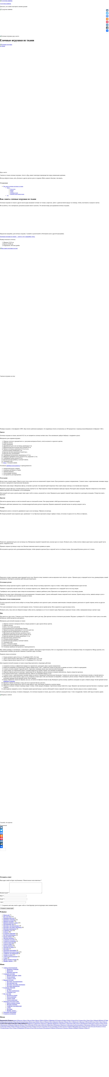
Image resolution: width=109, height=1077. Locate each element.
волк (48, 1020)
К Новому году (7, 930)
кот (71, 1022)
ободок (98, 1023)
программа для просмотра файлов (76, 1025)
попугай (45, 1025)
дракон (81, 1020)
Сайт (1, 902)
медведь (31, 1023)
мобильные (38, 1023)
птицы (95, 1025)
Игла (4, 462)
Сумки (5, 958)
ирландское (33, 1022)
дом (77, 1020)
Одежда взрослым (8, 942)
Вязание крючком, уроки (10, 922)
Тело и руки (12, 189)
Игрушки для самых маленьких (12, 927)
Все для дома (7, 916)
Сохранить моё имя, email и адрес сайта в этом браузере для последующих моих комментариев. (29, 905)
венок (38, 1020)
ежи (89, 1020)
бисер (26, 1020)
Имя (1, 896)
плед (27, 1025)
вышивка (53, 1020)
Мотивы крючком (8, 938)
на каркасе (63, 1023)
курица (93, 1022)
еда (85, 1020)
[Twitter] (54, 830)
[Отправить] (54, 846)
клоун (43, 1022)
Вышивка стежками (9, 919)
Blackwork (6, 915)
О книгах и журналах (9, 941)
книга (47, 1022)
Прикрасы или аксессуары (11, 952)
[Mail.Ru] (54, 841)
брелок (30, 1020)
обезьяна (93, 1023)
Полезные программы (9, 950)
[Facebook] (54, 833)
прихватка (58, 1025)
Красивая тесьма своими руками (17, 194)
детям (74, 1020)
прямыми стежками (9, 681)
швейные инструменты (13, 465)
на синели (77, 1023)
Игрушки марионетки (9, 929)
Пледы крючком (8, 945)
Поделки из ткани (8, 947)
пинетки (18, 1025)
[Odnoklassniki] (54, 835)
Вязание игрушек (8, 921)
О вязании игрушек (9, 939)
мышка (57, 1023)
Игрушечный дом (8, 924)
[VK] (54, 827)
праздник (51, 1025)
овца (103, 1023)
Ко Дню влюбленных (9, 935)
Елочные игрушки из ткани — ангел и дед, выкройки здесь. (17, 236)
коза (52, 1022)
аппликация (14, 1020)
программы (88, 1025)
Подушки (6, 949)
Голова (11, 191)
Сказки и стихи (7, 955)
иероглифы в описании (8, 1022)
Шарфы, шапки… (8, 961)
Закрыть (10, 1020)
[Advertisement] (54, 23)
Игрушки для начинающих (11, 926)
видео (43, 1020)
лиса (102, 1022)
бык (34, 1020)
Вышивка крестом (8, 918)
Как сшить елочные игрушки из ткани (13, 186)
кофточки (76, 1022)
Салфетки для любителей (10, 953)
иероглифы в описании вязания (21, 1022)
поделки (32, 1025)
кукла (88, 1022)
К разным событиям (9, 933)
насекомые (70, 1023)
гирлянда (60, 1020)
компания (56, 1022)
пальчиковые (5, 1025)
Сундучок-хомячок (5, 3)
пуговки (100, 1025)
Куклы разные (7, 936)
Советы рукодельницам (10, 956)
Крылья (12, 190)
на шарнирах (85, 1023)
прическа (64, 1025)
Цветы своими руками (10, 959)
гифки (65, 1020)
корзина (62, 1022)
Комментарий (4, 893)
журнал (102, 1020)
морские (45, 1023)
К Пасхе (5, 932)
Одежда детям (7, 944)
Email (2, 899)
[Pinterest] (54, 838)
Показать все (4, 1020)
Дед (8, 195)
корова (67, 1022)
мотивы (51, 1023)
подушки (39, 1025)
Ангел (8, 187)
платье (23, 1025)
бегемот (21, 1020)
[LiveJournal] (54, 844)
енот (92, 1020)
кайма (39, 1022)
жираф (96, 1020)
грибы (69, 1020)
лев (98, 1022)
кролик (83, 1022)
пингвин (12, 1025)
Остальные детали (14, 193)
